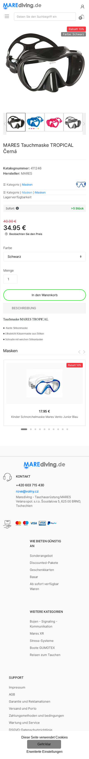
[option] (44, 62)
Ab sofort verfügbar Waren (44, 586)
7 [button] (53, 429)
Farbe (7, 248)
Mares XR (37, 633)
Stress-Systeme (42, 641)
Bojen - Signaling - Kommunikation (43, 623)
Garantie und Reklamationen (29, 701)
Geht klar (44, 744)
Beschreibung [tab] (24, 308)
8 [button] (58, 429)
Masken (27, 192)
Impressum (17, 687)
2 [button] (31, 429)
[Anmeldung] (82, 6)
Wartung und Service (24, 723)
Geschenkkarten (42, 570)
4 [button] (40, 429)
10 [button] (67, 429)
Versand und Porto (22, 708)
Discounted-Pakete (44, 563)
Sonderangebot (41, 556)
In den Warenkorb (45, 295)
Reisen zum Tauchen (45, 655)
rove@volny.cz (27, 491)
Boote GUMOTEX (42, 648)
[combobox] (45, 16)
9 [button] (63, 429)
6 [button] (49, 429)
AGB (12, 694)
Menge (8, 270)
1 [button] (24, 429)
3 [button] (35, 429)
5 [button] (44, 429)
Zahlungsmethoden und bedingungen (36, 716)
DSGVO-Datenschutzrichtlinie (30, 730)
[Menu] (7, 16)
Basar (34, 577)
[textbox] (45, 16)
